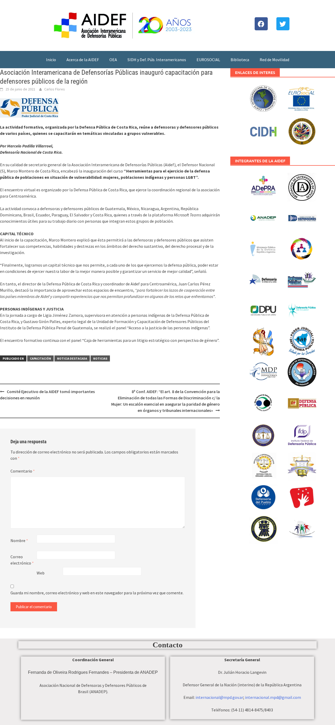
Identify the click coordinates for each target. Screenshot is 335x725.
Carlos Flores (54, 89)
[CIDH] (263, 131)
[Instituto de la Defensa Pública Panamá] (263, 465)
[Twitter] (282, 23)
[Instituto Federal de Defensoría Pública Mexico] (302, 435)
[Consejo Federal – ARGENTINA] (302, 248)
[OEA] (302, 131)
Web (40, 573)
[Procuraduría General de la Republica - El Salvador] (263, 527)
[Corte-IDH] (263, 98)
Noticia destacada (72, 358)
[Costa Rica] (302, 279)
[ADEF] (302, 217)
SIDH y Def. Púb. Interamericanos (156, 59)
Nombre (19, 540)
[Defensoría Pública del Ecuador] (302, 310)
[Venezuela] (302, 404)
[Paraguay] (263, 371)
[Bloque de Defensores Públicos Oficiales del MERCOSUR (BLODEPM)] (302, 534)
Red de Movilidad (274, 59)
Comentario (22, 471)
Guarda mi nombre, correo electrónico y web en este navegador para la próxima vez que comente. (96, 592)
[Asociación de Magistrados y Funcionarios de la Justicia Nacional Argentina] (263, 435)
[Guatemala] (263, 340)
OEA (113, 59)
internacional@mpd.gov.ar (219, 697)
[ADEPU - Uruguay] (302, 186)
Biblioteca (240, 59)
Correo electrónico (22, 560)
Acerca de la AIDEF (82, 59)
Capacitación (40, 358)
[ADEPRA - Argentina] (263, 186)
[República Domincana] (263, 402)
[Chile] (263, 279)
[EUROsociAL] (302, 100)
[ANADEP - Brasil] (263, 217)
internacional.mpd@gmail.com (273, 697)
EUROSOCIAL (208, 59)
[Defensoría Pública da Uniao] (263, 310)
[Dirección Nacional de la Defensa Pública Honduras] (302, 465)
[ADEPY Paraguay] (302, 371)
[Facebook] (261, 23)
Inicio (51, 59)
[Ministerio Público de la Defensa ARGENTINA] (263, 248)
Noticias (100, 358)
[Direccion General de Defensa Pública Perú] (302, 496)
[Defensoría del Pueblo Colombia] (263, 496)
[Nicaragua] (302, 340)
